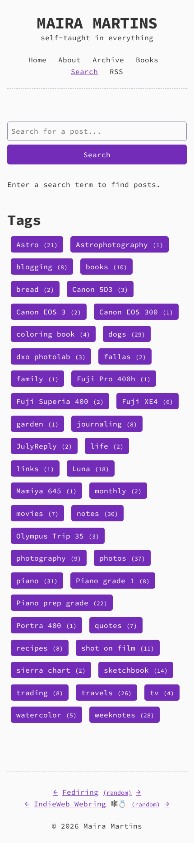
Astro (37, 244)
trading (39, 692)
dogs (126, 333)
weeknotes (124, 714)
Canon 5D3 (100, 289)
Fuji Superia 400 (60, 401)
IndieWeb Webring (70, 803)
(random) (117, 792)
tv (162, 692)
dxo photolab (51, 356)
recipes (39, 647)
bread (35, 289)
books (106, 266)
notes (97, 513)
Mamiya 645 (46, 490)
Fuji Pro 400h (114, 378)
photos (122, 557)
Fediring (80, 791)
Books (147, 59)
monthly (118, 490)
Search (84, 71)
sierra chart (51, 669)
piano (37, 580)
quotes (116, 625)
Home (37, 59)
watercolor (46, 714)
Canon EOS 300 (136, 311)
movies (37, 513)
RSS (116, 71)
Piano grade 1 (113, 580)
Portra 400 (46, 625)
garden (37, 423)
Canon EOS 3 (48, 311)
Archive (108, 59)
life (107, 445)
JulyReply (44, 445)
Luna (90, 468)
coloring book (53, 333)
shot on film (117, 647)
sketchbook (136, 669)
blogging (42, 266)
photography (48, 557)
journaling (107, 423)
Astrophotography (119, 244)
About (69, 59)
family (37, 378)
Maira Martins (97, 23)
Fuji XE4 (147, 401)
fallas (125, 356)
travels (106, 692)
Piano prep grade (61, 602)
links (35, 468)
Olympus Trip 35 (57, 535)
